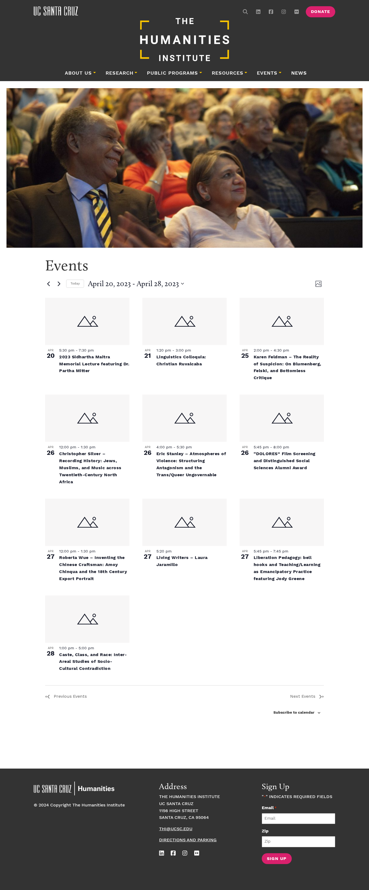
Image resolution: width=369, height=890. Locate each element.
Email (269, 808)
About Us (78, 73)
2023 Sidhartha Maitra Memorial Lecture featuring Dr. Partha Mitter (94, 364)
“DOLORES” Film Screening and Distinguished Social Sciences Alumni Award (285, 461)
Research (119, 73)
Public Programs (172, 73)
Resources (227, 73)
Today (75, 284)
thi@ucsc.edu (175, 829)
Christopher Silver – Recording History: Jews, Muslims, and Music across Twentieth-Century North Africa (90, 468)
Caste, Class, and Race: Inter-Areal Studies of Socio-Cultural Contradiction (93, 662)
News (299, 73)
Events (267, 73)
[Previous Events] (48, 283)
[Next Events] (59, 283)
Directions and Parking (188, 840)
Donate (320, 12)
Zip (265, 831)
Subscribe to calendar (293, 712)
